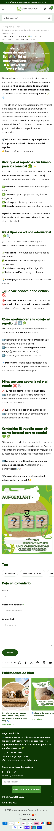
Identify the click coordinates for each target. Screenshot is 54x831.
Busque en (49, 18)
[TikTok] (15, 772)
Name (6, 590)
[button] (3, 2)
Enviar (10, 652)
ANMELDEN (26, 789)
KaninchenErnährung (32, 573)
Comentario (9, 619)
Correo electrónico (13, 604)
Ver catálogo (3, 9)
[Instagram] (8, 772)
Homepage (7, 27)
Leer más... (7, 724)
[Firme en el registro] (45, 9)
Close (27, 797)
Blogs (17, 27)
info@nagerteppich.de (17, 756)
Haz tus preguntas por (21, 760)
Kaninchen (10, 573)
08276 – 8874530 (14, 752)
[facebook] (2, 772)
